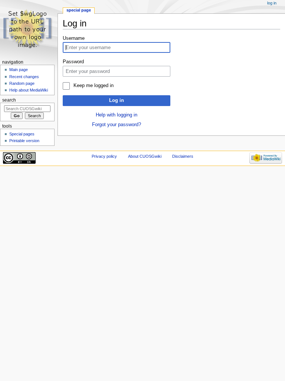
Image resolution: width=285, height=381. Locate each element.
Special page (78, 10)
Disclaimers (182, 156)
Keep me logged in (93, 85)
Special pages (22, 134)
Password (73, 61)
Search (9, 100)
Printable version (24, 140)
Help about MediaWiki (28, 90)
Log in (116, 100)
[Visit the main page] (29, 29)
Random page (22, 83)
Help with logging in (116, 115)
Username (74, 38)
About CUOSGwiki (144, 156)
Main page (18, 69)
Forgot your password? (116, 124)
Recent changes (24, 76)
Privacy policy (104, 156)
